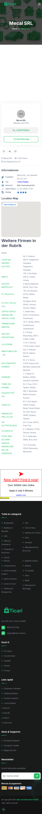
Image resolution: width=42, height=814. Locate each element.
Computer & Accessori (7, 551)
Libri (5, 536)
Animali (27, 566)
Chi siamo (7, 651)
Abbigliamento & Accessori (30, 549)
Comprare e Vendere (12, 688)
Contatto (7, 661)
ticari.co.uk (7, 723)
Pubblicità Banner (10, 693)
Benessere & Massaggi (28, 587)
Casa (26, 537)
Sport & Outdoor (10, 579)
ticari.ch (6, 708)
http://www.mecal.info (26, 185)
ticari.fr (6, 718)
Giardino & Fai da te (32, 533)
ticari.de (6, 713)
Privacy (6, 670)
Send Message (22, 139)
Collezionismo (9, 566)
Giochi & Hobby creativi (8, 572)
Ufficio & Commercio (6, 543)
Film (26, 523)
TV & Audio (29, 571)
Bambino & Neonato (7, 529)
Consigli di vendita (11, 745)
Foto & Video (29, 528)
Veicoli (6, 557)
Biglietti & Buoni (31, 561)
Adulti (27, 580)
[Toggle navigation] (39, 4)
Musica (6, 561)
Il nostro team (9, 656)
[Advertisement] (21, 67)
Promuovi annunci (10, 698)
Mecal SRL (21, 120)
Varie (26, 575)
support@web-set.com (16, 633)
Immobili (28, 542)
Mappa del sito (9, 750)
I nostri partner (9, 703)
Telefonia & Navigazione (7, 590)
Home (14, 29)
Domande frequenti (11, 741)
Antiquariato (8, 523)
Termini (6, 666)
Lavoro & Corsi (9, 584)
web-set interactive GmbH (27, 800)
